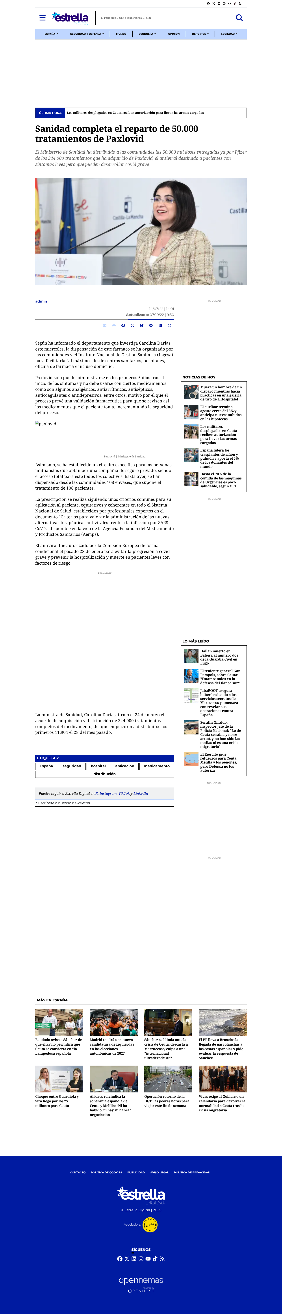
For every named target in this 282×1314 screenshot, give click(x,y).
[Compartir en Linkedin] (160, 325)
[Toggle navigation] (42, 18)
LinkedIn (141, 793)
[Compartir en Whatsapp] (169, 325)
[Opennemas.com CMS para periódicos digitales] (141, 1285)
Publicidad (136, 1172)
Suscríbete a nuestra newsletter (63, 803)
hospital (98, 766)
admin (41, 301)
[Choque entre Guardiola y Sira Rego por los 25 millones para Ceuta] (59, 1079)
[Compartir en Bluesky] (141, 325)
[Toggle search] (239, 18)
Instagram (108, 793)
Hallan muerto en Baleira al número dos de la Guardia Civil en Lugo (219, 657)
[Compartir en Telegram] (151, 325)
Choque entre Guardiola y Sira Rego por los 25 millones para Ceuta (57, 1101)
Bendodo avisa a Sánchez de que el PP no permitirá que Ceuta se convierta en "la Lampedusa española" (58, 1046)
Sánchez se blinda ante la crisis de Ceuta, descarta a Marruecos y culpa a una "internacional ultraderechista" (166, 1048)
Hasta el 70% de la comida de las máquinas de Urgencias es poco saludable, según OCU (221, 480)
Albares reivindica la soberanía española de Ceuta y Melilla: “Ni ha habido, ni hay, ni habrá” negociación (110, 1105)
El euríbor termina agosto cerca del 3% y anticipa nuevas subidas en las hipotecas (220, 412)
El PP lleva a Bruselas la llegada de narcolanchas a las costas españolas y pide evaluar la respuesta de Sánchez (221, 1048)
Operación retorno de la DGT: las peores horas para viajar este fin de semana (166, 1101)
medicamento (157, 766)
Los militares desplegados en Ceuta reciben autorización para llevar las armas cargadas (135, 112)
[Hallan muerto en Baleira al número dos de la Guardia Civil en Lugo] (191, 656)
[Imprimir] (114, 325)
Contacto (78, 1172)
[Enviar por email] (104, 325)
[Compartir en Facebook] (123, 325)
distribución (105, 774)
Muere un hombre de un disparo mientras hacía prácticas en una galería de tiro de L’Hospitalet (221, 393)
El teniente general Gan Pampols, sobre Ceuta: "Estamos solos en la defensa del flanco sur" (220, 676)
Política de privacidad (192, 1172)
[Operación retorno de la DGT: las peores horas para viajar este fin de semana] (168, 1079)
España (46, 766)
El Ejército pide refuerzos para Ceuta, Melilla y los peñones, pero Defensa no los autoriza (218, 762)
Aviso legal (159, 1172)
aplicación (124, 766)
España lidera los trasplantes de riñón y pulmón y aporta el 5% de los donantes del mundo (219, 458)
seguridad (72, 766)
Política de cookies (106, 1172)
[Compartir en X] (132, 325)
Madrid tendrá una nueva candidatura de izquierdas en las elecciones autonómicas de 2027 (112, 1046)
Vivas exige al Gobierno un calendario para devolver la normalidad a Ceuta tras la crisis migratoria (222, 1103)
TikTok (124, 793)
